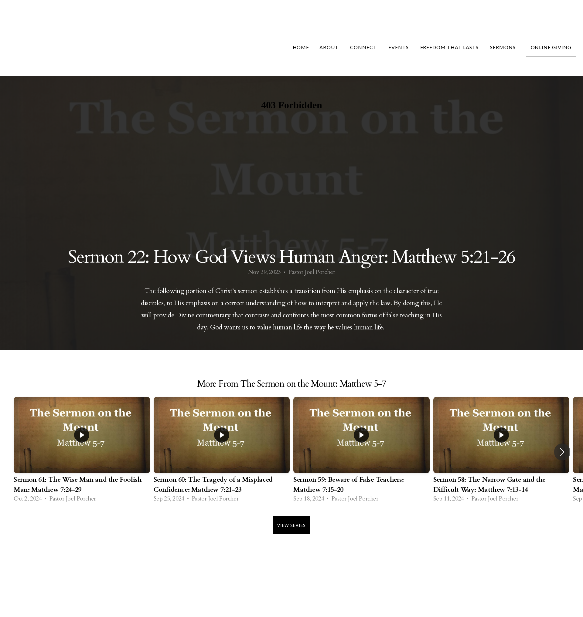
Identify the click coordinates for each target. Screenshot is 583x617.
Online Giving (551, 47)
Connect (364, 47)
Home (301, 47)
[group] (82, 452)
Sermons (503, 47)
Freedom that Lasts (450, 47)
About (329, 47)
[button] (562, 452)
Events (399, 47)
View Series (291, 525)
